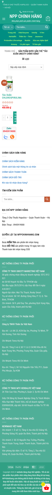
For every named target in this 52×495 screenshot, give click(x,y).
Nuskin (27, 40)
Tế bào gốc (36, 44)
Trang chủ (12, 33)
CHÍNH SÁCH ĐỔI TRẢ (11, 177)
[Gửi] (46, 27)
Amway (14, 44)
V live (42, 33)
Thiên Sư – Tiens (25, 36)
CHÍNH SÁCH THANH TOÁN (14, 172)
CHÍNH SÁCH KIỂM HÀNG (13, 161)
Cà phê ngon (25, 44)
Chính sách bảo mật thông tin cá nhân (19, 166)
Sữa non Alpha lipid (40, 40)
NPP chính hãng (26, 16)
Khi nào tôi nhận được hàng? (15, 182)
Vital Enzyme (23, 33)
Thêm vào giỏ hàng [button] (15, 117)
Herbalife (12, 36)
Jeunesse (39, 36)
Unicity (34, 33)
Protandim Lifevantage (13, 40)
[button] (3, 18)
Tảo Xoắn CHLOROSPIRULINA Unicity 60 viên (11, 96)
